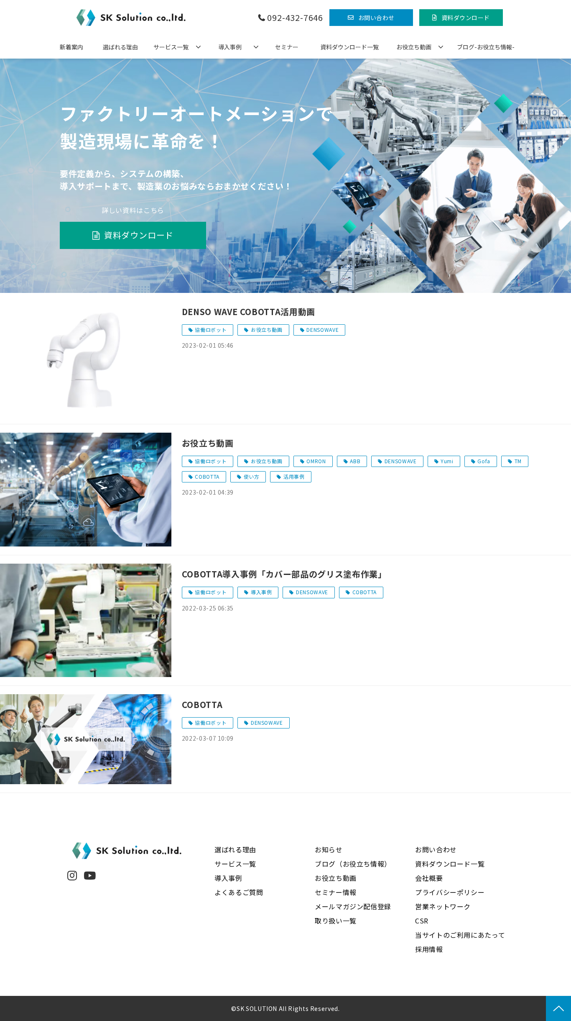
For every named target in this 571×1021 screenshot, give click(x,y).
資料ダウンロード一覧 (349, 47)
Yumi (447, 460)
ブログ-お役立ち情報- (486, 47)
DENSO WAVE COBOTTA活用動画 (248, 311)
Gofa (483, 460)
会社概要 (429, 878)
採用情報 (429, 949)
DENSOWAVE (322, 329)
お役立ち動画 (413, 47)
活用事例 (294, 476)
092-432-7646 (295, 18)
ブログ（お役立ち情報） (353, 864)
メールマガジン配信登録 (353, 906)
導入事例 (230, 47)
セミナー (286, 47)
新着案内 (71, 47)
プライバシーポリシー (449, 892)
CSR (421, 921)
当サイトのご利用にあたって (460, 935)
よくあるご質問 (238, 892)
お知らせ (329, 849)
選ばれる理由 (120, 47)
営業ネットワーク (443, 906)
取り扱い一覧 (336, 921)
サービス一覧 (171, 47)
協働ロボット (211, 329)
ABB (355, 460)
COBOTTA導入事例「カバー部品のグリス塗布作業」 (284, 574)
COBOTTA (207, 476)
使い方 (252, 476)
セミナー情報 (336, 892)
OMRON (316, 460)
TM (518, 460)
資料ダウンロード (465, 17)
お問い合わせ (376, 17)
